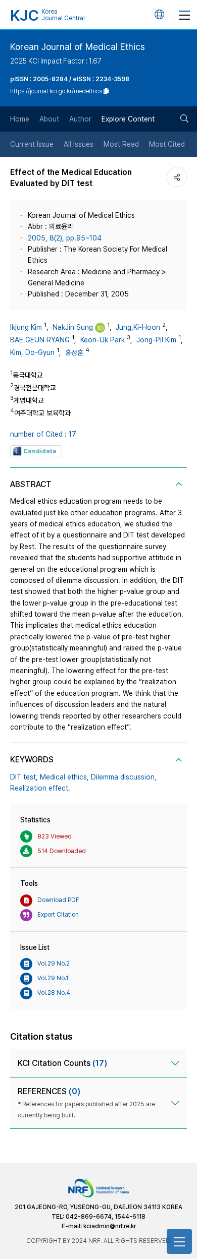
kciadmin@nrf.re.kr (109, 1226)
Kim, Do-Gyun (32, 352)
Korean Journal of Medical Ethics (77, 46)
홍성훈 (74, 352)
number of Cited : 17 (43, 434)
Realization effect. (40, 788)
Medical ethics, (64, 777)
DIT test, (24, 777)
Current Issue (32, 144)
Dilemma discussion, (124, 777)
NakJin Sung (73, 327)
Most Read (121, 144)
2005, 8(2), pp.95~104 (65, 238)
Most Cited (167, 144)
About (49, 119)
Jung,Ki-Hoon (138, 327)
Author (80, 119)
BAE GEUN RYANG (40, 340)
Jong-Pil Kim (156, 340)
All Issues (78, 144)
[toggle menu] (184, 14)
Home (19, 119)
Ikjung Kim (26, 327)
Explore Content (128, 119)
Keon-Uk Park (102, 340)
